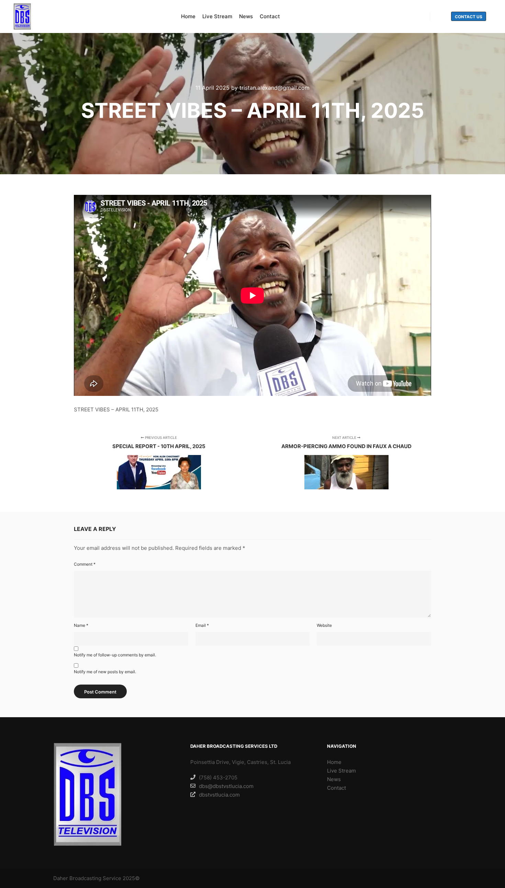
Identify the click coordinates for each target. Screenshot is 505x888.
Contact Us (468, 16)
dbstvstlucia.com (219, 794)
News (334, 779)
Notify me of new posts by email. (105, 671)
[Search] (441, 16)
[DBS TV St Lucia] (22, 16)
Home (334, 762)
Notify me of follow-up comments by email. (115, 654)
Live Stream (341, 770)
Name (81, 625)
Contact (336, 788)
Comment (85, 564)
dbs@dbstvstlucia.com (226, 786)
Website (324, 625)
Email (202, 625)
